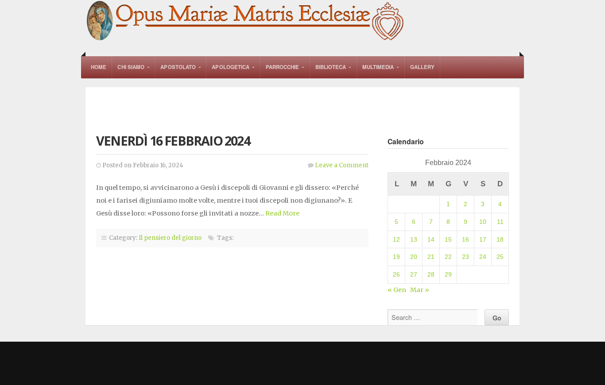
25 (500, 256)
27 (413, 274)
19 (396, 256)
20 (413, 256)
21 (430, 256)
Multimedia (378, 67)
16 (465, 239)
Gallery (422, 67)
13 (413, 239)
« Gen (397, 290)
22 (448, 256)
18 (500, 239)
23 (465, 256)
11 (500, 221)
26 (396, 274)
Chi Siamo (130, 67)
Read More (282, 213)
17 (482, 239)
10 (482, 221)
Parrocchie (282, 67)
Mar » (419, 290)
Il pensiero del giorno (170, 238)
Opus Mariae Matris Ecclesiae (245, 21)
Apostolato (178, 67)
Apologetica (230, 67)
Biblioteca (330, 67)
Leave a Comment (341, 165)
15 (448, 239)
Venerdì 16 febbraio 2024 (173, 140)
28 (430, 274)
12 (396, 239)
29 (448, 274)
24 (482, 256)
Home (98, 67)
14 (430, 239)
